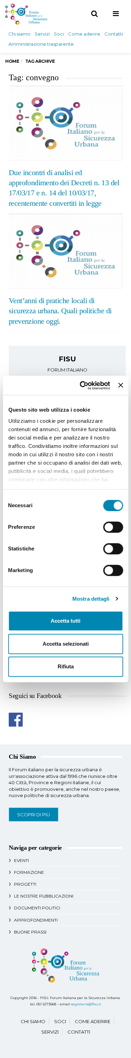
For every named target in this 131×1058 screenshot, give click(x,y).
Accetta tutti (65, 621)
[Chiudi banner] (120, 385)
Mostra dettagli (91, 599)
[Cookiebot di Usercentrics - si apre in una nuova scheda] (82, 385)
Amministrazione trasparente (41, 44)
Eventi (21, 860)
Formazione (29, 872)
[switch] (113, 527)
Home (12, 61)
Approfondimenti (36, 920)
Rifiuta (66, 666)
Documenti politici (37, 907)
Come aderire (84, 34)
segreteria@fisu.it (86, 1004)
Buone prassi (30, 932)
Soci (59, 34)
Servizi (42, 34)
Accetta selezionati (66, 644)
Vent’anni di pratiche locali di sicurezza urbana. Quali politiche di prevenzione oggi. (60, 310)
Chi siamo (19, 34)
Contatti (113, 34)
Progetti (25, 884)
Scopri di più (33, 814)
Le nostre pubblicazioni (43, 896)
